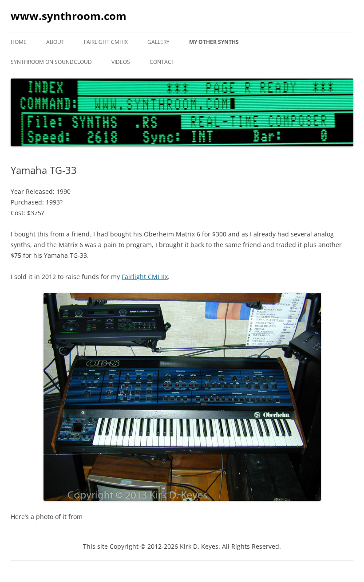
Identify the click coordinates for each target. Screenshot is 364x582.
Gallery (158, 42)
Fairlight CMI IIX (106, 42)
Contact (162, 62)
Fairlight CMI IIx (145, 276)
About (55, 42)
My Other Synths (214, 42)
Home (19, 42)
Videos (120, 62)
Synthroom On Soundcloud (51, 62)
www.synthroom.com (69, 15)
